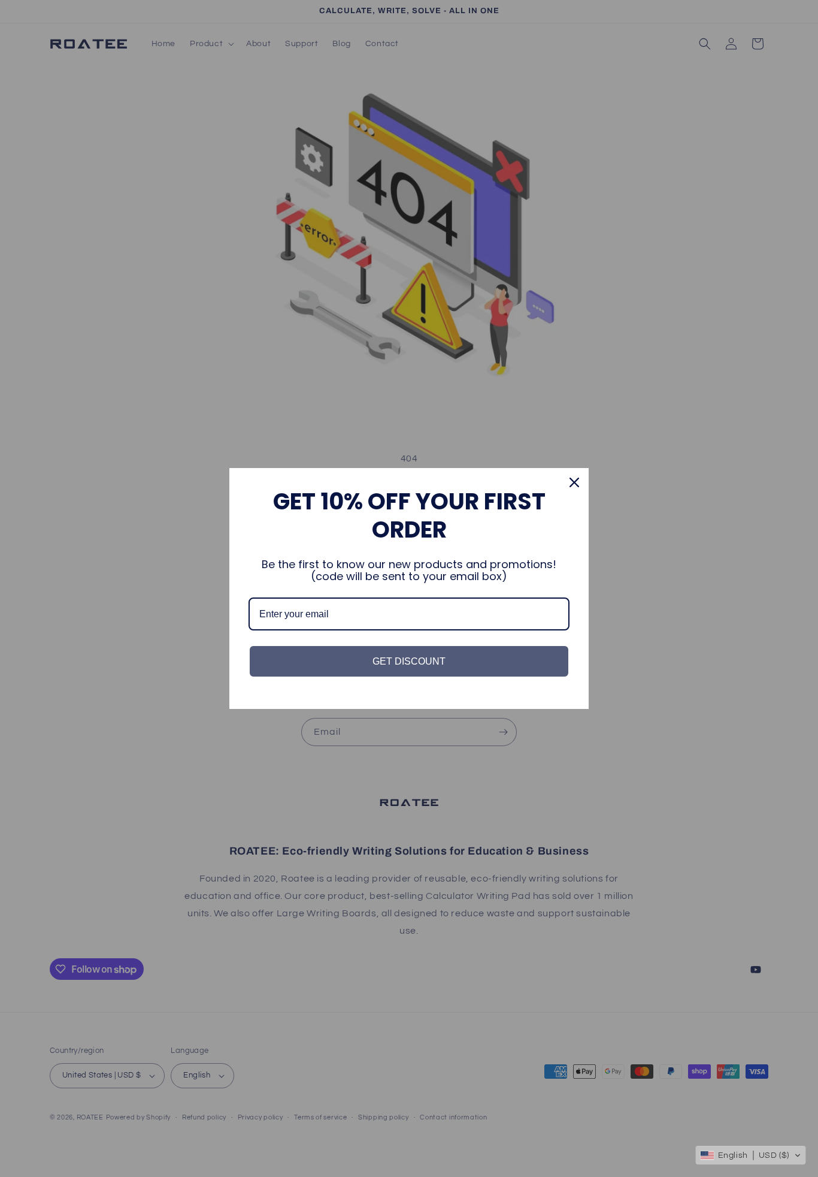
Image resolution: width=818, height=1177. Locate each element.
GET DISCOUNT (409, 661)
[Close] (574, 482)
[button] (750, 1155)
